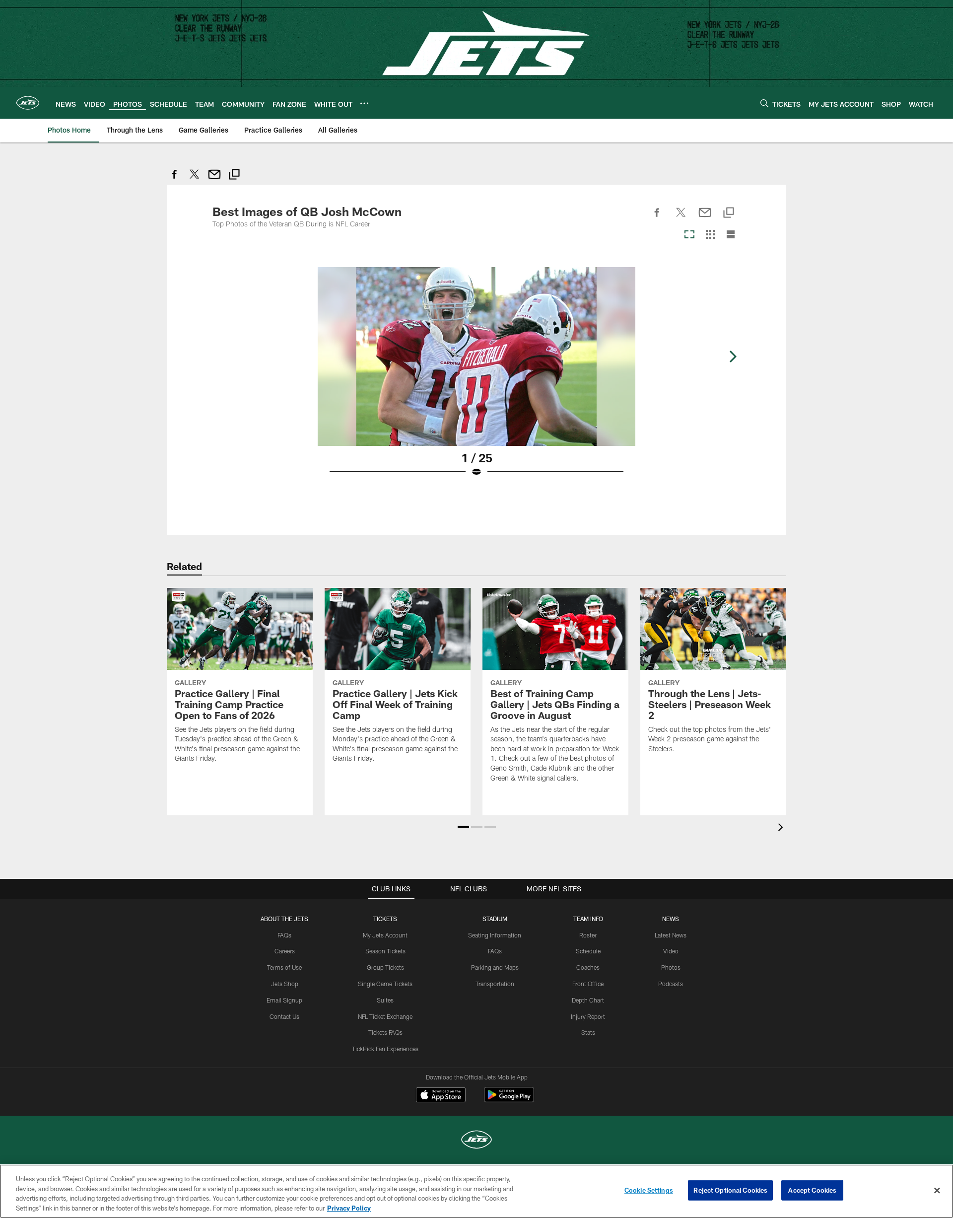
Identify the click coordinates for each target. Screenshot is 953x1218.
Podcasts (670, 983)
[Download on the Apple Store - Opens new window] (440, 1095)
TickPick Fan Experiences (385, 1048)
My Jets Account (385, 934)
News (670, 918)
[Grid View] (710, 235)
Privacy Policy (349, 1208)
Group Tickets (385, 967)
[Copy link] (234, 175)
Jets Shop (284, 983)
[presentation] (782, 828)
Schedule (588, 950)
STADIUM (494, 918)
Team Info (588, 918)
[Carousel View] (689, 235)
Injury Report (588, 1016)
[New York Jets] (476, 1141)
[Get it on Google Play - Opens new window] (509, 1099)
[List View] (731, 235)
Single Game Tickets (385, 983)
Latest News (670, 934)
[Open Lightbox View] (476, 378)
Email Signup (284, 1000)
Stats (588, 1032)
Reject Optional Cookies (730, 1190)
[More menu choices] (364, 103)
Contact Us (284, 1016)
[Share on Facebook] (175, 179)
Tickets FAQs (385, 1032)
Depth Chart (588, 1000)
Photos (671, 967)
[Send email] (214, 179)
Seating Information (494, 934)
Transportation (495, 983)
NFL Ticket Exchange (385, 1016)
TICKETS (385, 918)
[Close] (937, 1190)
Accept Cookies (812, 1190)
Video (671, 950)
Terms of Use (284, 967)
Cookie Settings (648, 1190)
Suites (385, 1000)
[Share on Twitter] (195, 179)
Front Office (588, 983)
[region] (476, 1191)
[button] (463, 826)
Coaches (588, 967)
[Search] (764, 103)
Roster (588, 934)
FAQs (284, 934)
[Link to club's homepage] (28, 103)
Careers (284, 950)
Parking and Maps (495, 967)
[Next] (733, 356)
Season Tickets (385, 950)
